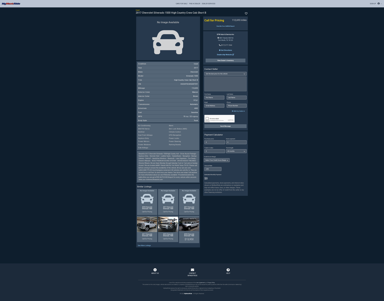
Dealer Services (208, 4)
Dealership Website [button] (224, 55)
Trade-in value (208, 148)
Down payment (230, 139)
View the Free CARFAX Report (225, 26)
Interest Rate (208, 165)
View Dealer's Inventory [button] (225, 60)
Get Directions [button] (226, 50)
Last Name (230, 94)
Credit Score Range (210, 156)
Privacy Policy (211, 282)
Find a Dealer (194, 4)
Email (206, 102)
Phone (229, 102)
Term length (229, 148)
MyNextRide (188, 293)
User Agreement (200, 282)
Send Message (225, 126)
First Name (207, 94)
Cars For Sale (181, 4)
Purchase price (209, 139)
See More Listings (144, 245)
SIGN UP (373, 4)
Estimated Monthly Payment (212, 174)
